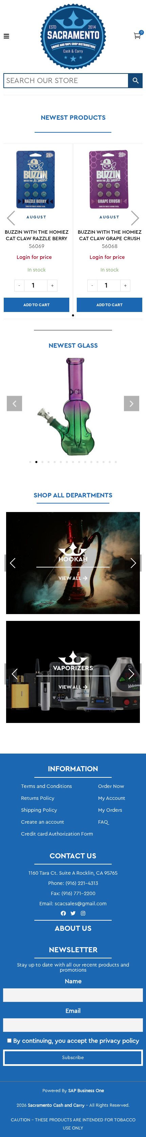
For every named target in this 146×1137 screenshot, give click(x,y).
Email (73, 1011)
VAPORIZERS (73, 668)
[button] (137, 35)
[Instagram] (83, 913)
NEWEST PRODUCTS (73, 117)
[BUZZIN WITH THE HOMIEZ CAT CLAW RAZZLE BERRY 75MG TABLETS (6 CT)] (36, 182)
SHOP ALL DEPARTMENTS (73, 495)
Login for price (34, 257)
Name (73, 981)
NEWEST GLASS (73, 345)
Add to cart (36, 305)
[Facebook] (63, 913)
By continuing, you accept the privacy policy (75, 1041)
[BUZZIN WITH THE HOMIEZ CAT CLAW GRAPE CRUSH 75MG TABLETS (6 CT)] (109, 182)
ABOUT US (73, 928)
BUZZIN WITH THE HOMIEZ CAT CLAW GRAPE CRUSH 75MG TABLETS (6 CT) (110, 239)
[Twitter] (73, 913)
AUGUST (36, 217)
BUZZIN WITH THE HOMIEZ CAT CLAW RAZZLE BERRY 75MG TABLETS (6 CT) (37, 239)
